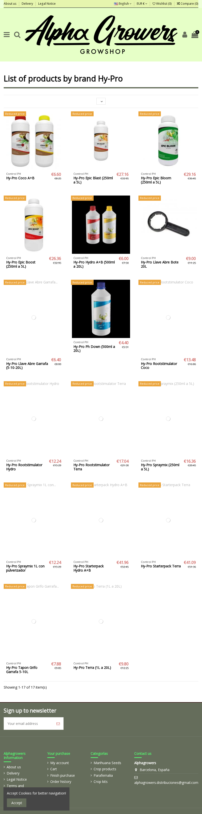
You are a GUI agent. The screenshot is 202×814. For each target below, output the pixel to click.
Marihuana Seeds (107, 762)
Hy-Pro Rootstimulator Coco (159, 365)
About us (10, 3)
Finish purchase (62, 775)
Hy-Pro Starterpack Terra (161, 566)
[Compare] (33, 167)
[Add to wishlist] (26, 167)
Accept (16, 802)
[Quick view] (40, 167)
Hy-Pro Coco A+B (20, 178)
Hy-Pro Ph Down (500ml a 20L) (94, 348)
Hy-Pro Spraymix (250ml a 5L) (160, 466)
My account (59, 762)
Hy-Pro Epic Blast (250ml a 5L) (93, 180)
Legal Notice (47, 3)
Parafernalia (103, 775)
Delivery (28, 3)
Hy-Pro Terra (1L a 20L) (92, 667)
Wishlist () (163, 3)
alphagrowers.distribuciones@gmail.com (166, 782)
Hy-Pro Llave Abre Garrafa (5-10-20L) (27, 365)
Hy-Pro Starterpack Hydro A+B (88, 568)
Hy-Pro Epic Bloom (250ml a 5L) (156, 180)
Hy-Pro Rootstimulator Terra (91, 466)
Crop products (105, 769)
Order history (60, 781)
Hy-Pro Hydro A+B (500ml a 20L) (94, 264)
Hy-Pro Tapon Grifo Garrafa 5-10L (21, 669)
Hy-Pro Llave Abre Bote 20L (160, 264)
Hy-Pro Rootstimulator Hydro (24, 466)
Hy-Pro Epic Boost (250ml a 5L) (20, 264)
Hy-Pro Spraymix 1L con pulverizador (25, 568)
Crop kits (101, 781)
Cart (53, 769)
